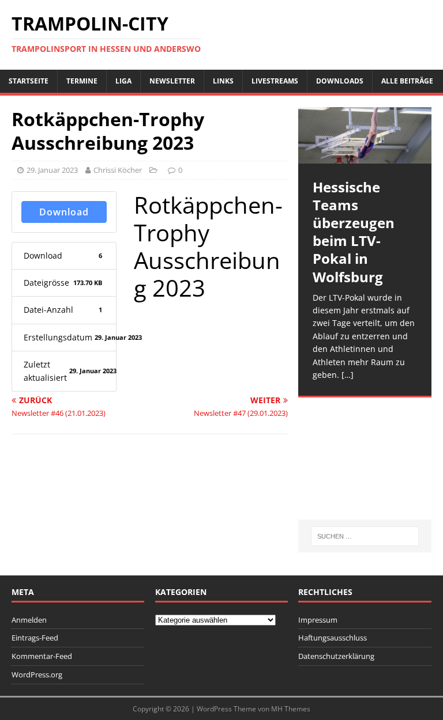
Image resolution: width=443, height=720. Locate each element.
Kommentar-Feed (42, 656)
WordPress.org (37, 674)
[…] (347, 374)
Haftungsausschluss (332, 637)
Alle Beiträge (407, 81)
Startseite (28, 81)
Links (223, 81)
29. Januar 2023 (52, 170)
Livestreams (274, 81)
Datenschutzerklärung (336, 656)
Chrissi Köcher (117, 170)
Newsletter (172, 81)
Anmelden (29, 620)
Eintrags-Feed (35, 637)
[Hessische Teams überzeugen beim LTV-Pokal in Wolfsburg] (364, 135)
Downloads (339, 81)
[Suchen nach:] (365, 536)
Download (64, 212)
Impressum (317, 620)
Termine (81, 81)
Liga (123, 81)
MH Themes (290, 709)
